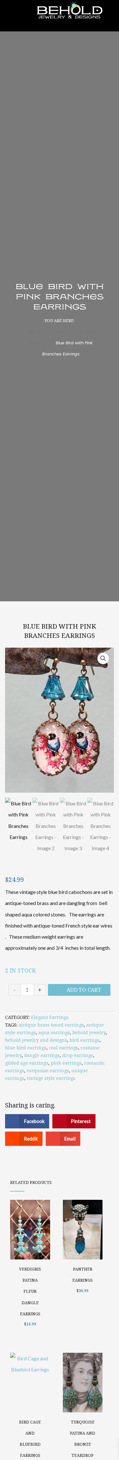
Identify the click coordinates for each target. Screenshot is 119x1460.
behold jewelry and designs (36, 1040)
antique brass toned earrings (51, 1025)
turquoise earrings (48, 1070)
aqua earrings (54, 1032)
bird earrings (84, 1040)
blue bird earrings (25, 1048)
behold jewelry (89, 1032)
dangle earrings (42, 1055)
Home (35, 331)
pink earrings (66, 1063)
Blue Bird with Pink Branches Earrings (59, 631)
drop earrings (77, 1055)
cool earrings (63, 1048)
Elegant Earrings (50, 1017)
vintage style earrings (51, 1078)
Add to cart (84, 989)
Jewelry (59, 331)
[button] (103, 658)
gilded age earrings (26, 1063)
